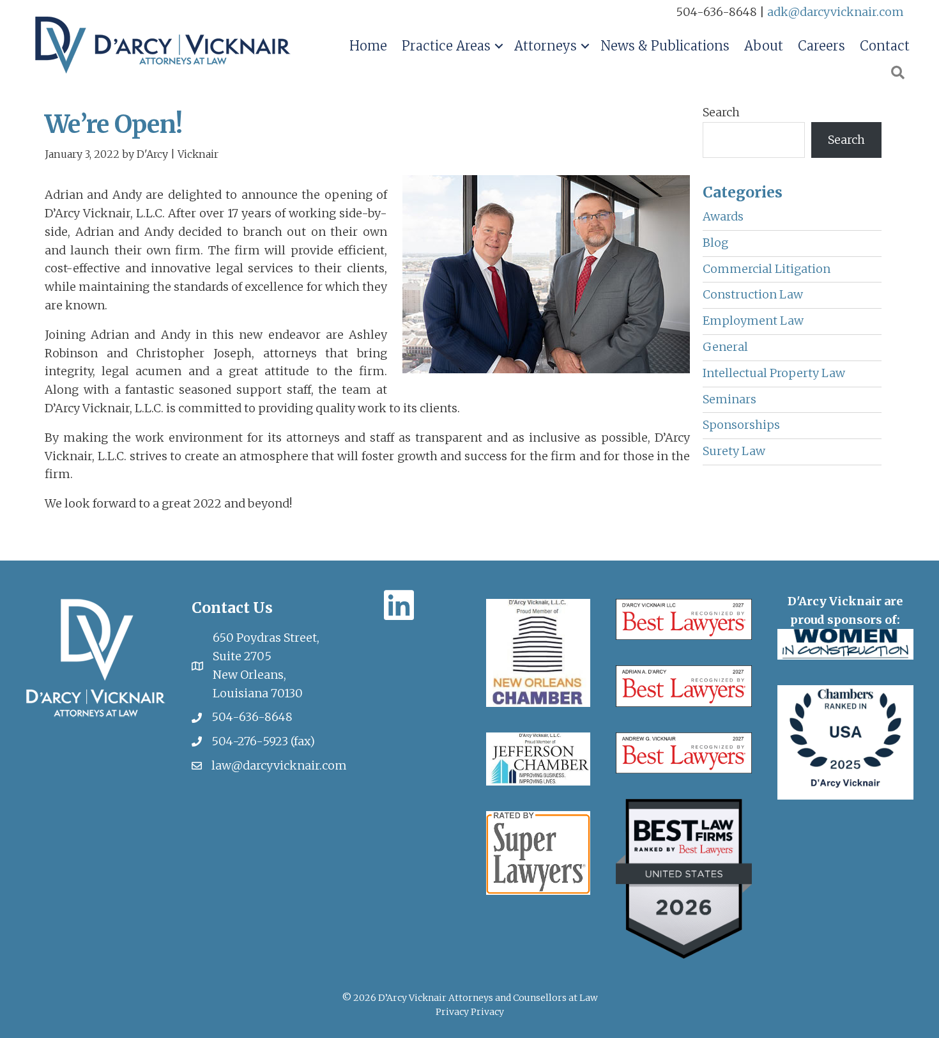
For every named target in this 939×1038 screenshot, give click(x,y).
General (725, 346)
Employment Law (753, 320)
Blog (715, 242)
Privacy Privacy (470, 1012)
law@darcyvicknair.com (279, 765)
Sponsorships (741, 424)
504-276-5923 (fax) (263, 741)
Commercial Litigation (766, 268)
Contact (885, 46)
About (763, 46)
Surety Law (734, 451)
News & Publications (664, 46)
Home (368, 46)
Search (721, 112)
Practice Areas (446, 46)
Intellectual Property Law (774, 373)
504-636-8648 (252, 716)
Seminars (729, 399)
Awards (723, 216)
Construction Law (753, 294)
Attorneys (545, 46)
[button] (499, 46)
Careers (821, 46)
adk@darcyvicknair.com (835, 11)
